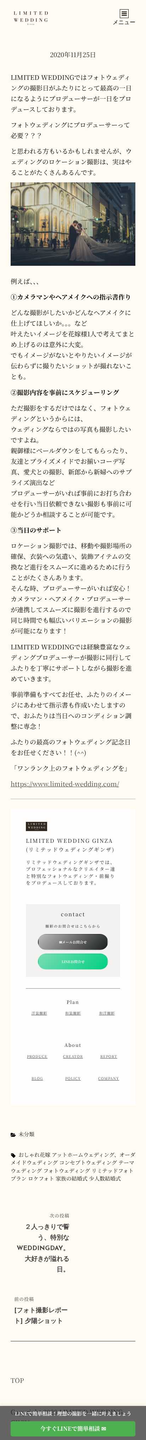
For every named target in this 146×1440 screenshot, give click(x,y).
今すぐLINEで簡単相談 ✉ (73, 1428)
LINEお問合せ (73, 961)
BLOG (37, 1078)
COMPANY (108, 1078)
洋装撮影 (39, 1013)
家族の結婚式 (72, 1178)
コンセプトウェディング (88, 1162)
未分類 (26, 1134)
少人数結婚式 (105, 1178)
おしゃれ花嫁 (34, 1154)
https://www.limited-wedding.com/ (65, 783)
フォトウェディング (66, 1170)
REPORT (108, 1056)
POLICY (73, 1078)
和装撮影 (73, 1013)
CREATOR (73, 1056)
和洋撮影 (107, 1013)
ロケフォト (41, 1178)
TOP (17, 1380)
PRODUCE (37, 1056)
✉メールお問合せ (73, 942)
